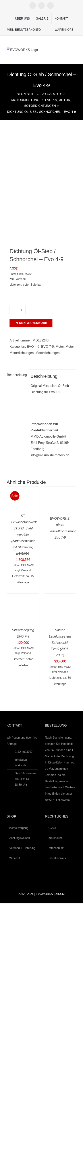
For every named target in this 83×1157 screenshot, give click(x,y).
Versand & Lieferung (22, 848)
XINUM (60, 894)
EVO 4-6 (33, 346)
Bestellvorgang (18, 828)
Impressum (55, 838)
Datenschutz (56, 848)
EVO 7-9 (47, 346)
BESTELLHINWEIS (57, 800)
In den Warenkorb (31, 323)
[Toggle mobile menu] (74, 49)
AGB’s (52, 828)
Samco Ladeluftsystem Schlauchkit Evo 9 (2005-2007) (60, 642)
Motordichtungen (22, 353)
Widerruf (14, 858)
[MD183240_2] (41, 183)
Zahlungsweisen (19, 838)
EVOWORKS (44, 894)
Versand (21, 279)
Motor (60, 346)
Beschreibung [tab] (16, 375)
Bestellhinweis (57, 858)
